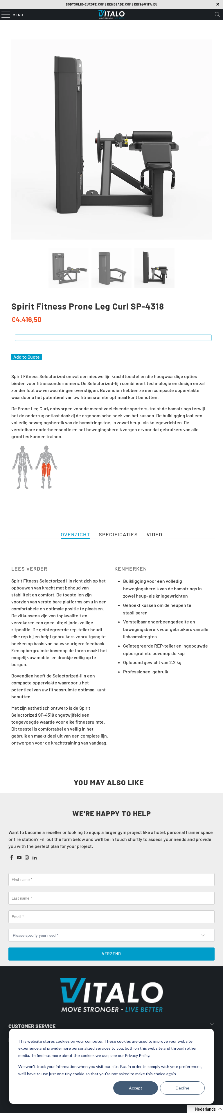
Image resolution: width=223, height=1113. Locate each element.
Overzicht (75, 534)
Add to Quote (26, 356)
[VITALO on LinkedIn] (35, 857)
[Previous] (15, 139)
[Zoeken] (217, 14)
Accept (135, 1087)
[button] (205, 1109)
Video (154, 534)
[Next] (207, 139)
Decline (182, 1087)
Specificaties (118, 534)
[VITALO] (111, 14)
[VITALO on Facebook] (11, 857)
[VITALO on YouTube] (19, 857)
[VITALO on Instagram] (27, 857)
